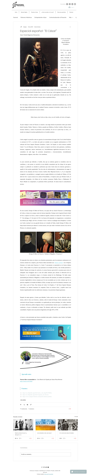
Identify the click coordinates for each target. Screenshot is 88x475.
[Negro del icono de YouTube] (48, 467)
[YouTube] (75, 4)
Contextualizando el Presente (57, 17)
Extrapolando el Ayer (40, 17)
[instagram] (44, 467)
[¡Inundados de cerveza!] (45, 424)
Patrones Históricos (26, 17)
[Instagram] (70, 4)
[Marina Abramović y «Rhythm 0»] (23, 424)
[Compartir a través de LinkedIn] (27, 404)
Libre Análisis (23, 399)
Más (70, 17)
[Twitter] (72, 4)
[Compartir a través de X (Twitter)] (24, 404)
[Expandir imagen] (28, 242)
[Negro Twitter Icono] (46, 467)
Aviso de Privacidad (48, 474)
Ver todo (76, 416)
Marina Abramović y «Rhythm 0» (21, 434)
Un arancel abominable (67, 433)
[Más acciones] (70, 27)
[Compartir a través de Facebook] (20, 404)
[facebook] (42, 467)
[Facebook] (67, 4)
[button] (76, 17)
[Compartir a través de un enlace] (30, 404)
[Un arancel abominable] (68, 424)
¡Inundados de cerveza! (44, 433)
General (15, 17)
